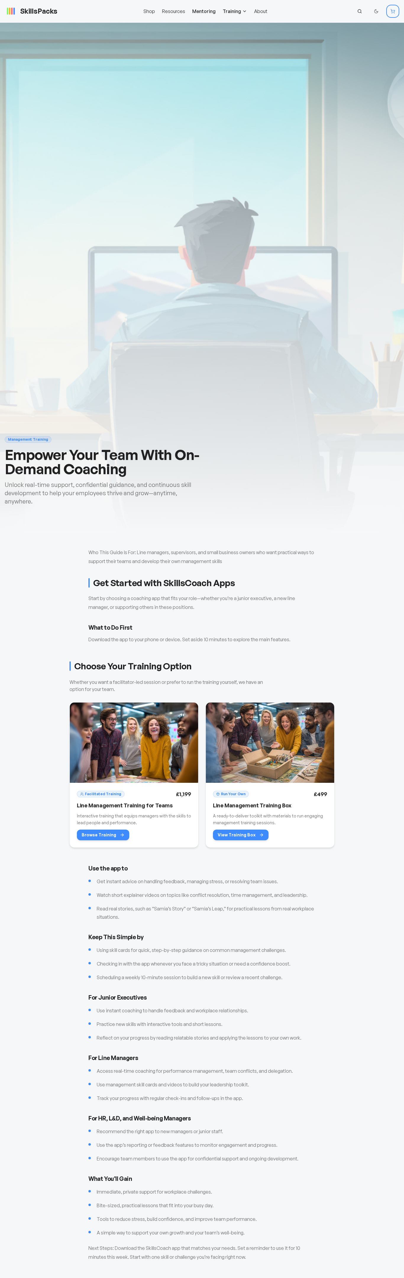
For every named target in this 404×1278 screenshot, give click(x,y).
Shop (149, 11)
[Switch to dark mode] (376, 11)
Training (232, 11)
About (260, 11)
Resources (173, 11)
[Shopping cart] (392, 11)
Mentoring (204, 11)
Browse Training (99, 834)
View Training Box (237, 834)
